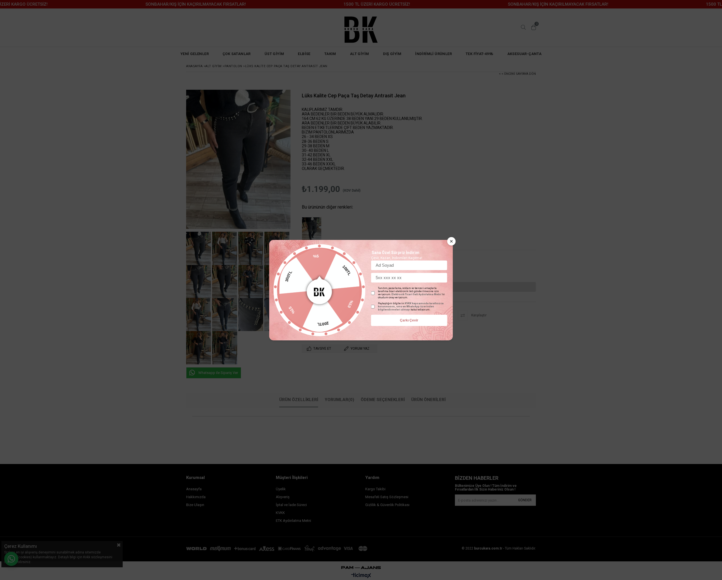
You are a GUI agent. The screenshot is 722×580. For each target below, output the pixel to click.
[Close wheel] (451, 241)
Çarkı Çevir (409, 320)
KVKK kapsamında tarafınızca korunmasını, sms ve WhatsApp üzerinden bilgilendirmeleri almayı (411, 306)
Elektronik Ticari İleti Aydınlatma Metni (416, 294)
